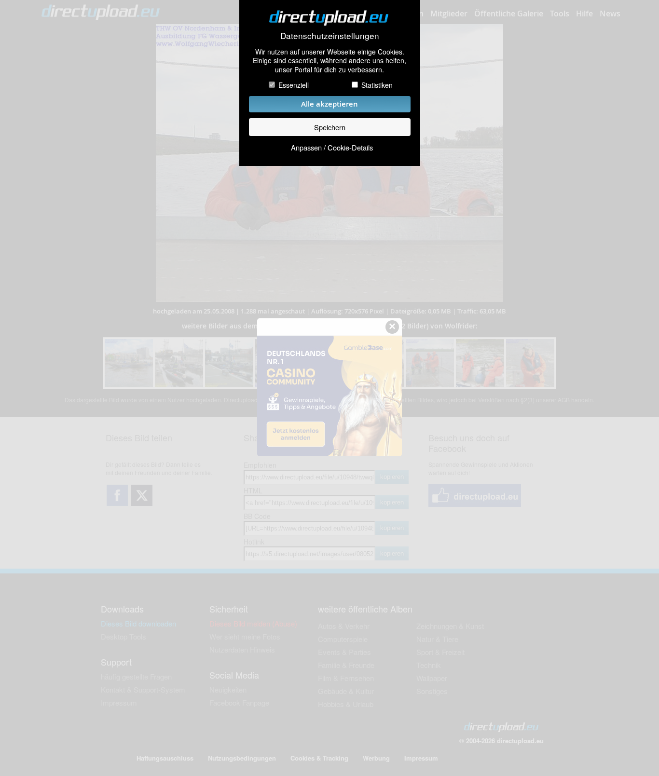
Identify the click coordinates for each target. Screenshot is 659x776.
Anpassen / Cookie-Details (332, 147)
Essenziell (293, 85)
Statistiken (377, 85)
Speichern (329, 127)
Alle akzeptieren (329, 104)
